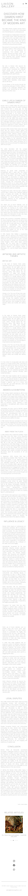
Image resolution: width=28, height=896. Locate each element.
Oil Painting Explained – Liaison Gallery (14, 835)
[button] (23, 4)
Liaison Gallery (8, 5)
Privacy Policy (14, 887)
